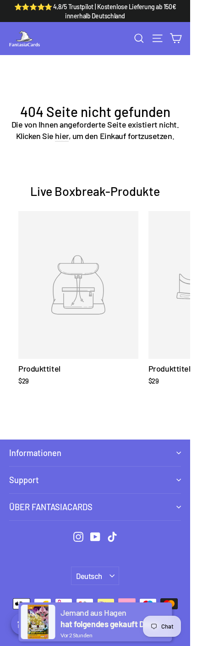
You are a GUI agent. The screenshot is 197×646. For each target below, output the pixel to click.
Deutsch (89, 575)
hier (61, 136)
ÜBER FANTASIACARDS (51, 507)
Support (24, 480)
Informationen (35, 453)
